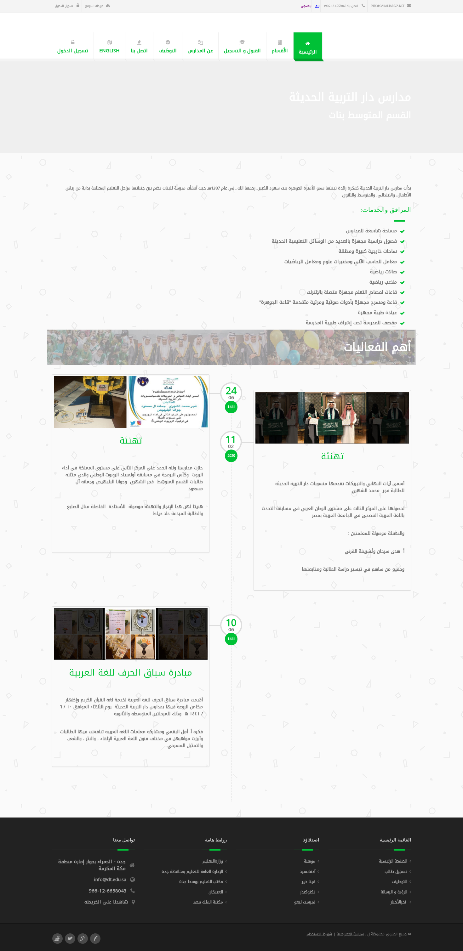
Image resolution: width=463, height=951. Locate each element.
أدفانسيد (307, 871)
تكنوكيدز (307, 892)
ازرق (317, 6)
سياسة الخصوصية (350, 934)
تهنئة (130, 440)
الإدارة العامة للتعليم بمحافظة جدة (192, 871)
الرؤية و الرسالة (394, 892)
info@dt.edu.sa (110, 879)
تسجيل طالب (396, 871)
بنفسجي (306, 6)
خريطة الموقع (94, 6)
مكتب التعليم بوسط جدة (201, 882)
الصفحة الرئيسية (393, 861)
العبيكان (216, 892)
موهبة (309, 861)
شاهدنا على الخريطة (106, 901)
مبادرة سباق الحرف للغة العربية (130, 672)
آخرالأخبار (399, 902)
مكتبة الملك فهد (208, 902)
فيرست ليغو (304, 902)
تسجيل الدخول (64, 6)
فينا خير (308, 882)
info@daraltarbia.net (387, 6)
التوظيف (399, 882)
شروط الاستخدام (319, 934)
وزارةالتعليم (213, 861)
